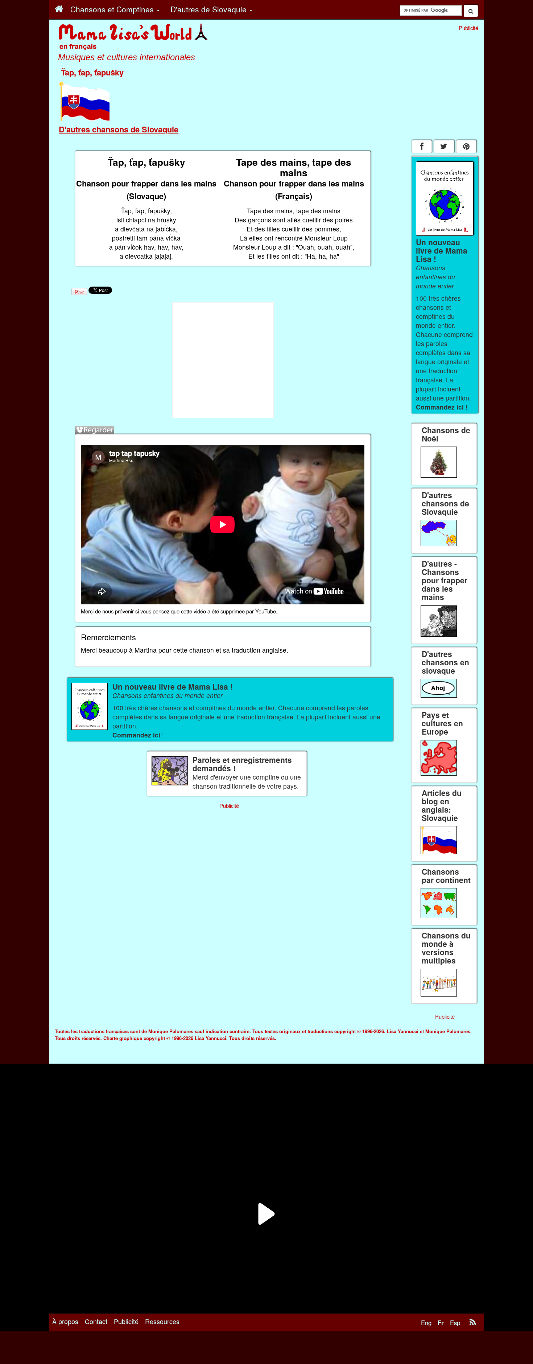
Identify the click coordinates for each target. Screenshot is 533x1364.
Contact (96, 1321)
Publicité (126, 1321)
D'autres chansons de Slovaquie (118, 129)
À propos (65, 1321)
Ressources (162, 1321)
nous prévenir (118, 611)
